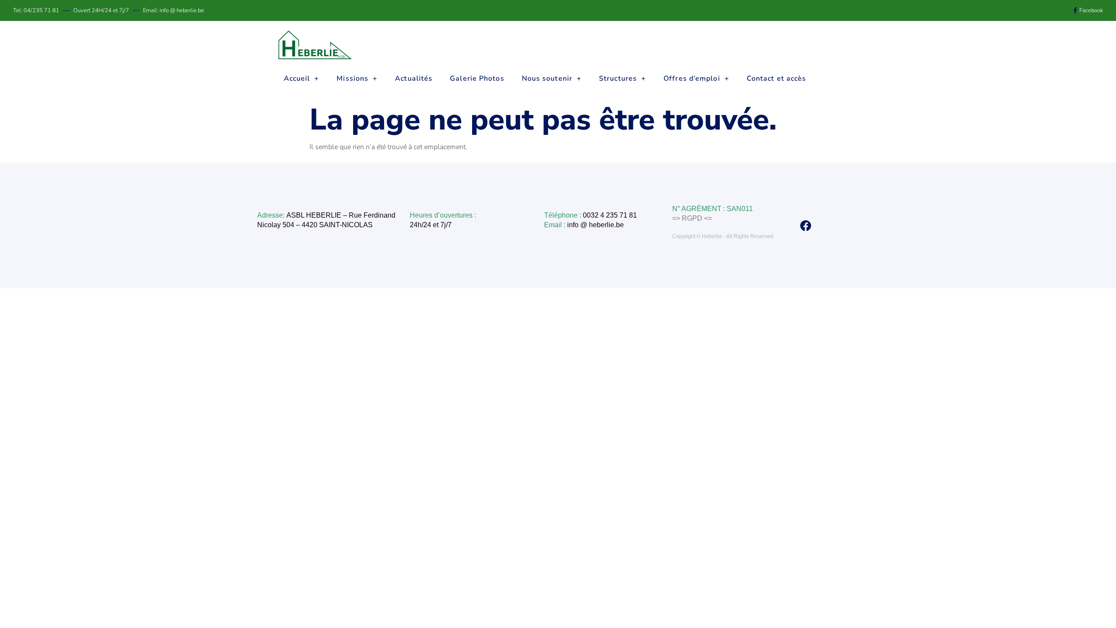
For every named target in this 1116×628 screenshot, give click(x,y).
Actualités (413, 78)
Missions (352, 78)
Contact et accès (776, 78)
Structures (618, 78)
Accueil (297, 78)
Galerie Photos (477, 78)
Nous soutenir (547, 78)
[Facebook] (805, 225)
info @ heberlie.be (596, 225)
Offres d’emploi (691, 78)
